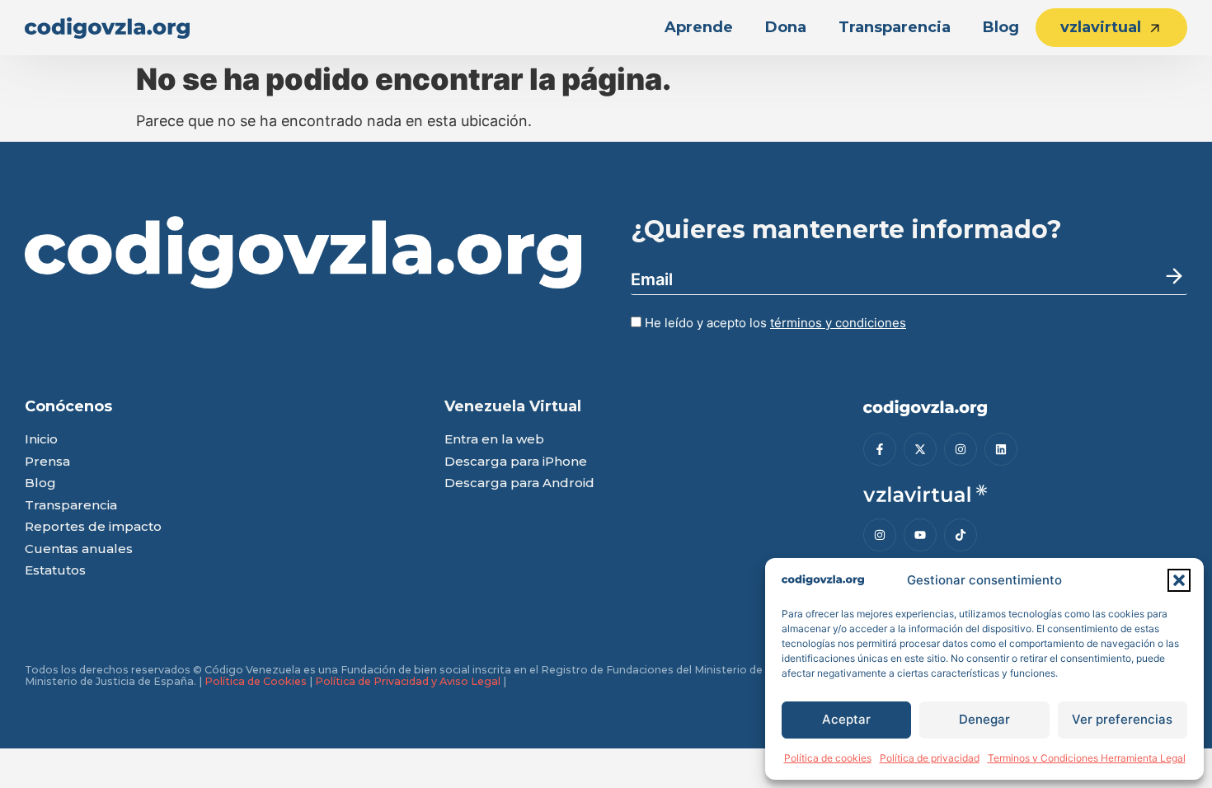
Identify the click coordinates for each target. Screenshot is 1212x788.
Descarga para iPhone (515, 462)
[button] (1179, 580)
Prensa (47, 462)
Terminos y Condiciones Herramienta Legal (1087, 758)
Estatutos (55, 571)
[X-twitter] (920, 449)
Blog (1001, 27)
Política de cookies (827, 758)
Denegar (984, 719)
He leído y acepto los (773, 323)
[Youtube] (920, 534)
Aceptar (846, 719)
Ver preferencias (1122, 719)
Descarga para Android (519, 483)
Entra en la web (494, 440)
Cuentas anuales (79, 549)
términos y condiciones (838, 323)
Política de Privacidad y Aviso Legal (407, 681)
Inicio (41, 440)
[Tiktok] (960, 534)
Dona (785, 27)
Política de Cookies (255, 681)
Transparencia (895, 27)
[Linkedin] (1000, 449)
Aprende (699, 27)
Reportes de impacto (93, 527)
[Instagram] (960, 449)
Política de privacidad (929, 758)
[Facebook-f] (879, 449)
